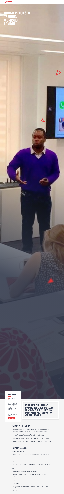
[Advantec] (8, 2)
